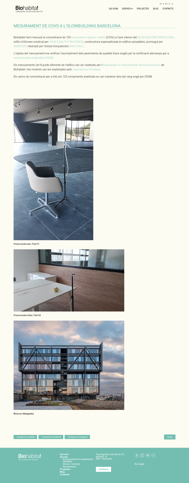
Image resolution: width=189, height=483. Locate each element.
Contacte (168, 9)
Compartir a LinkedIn (26, 437)
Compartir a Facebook (51, 437)
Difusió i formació (71, 464)
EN (166, 4)
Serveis (126, 9)
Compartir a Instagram (78, 437)
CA (172, 4)
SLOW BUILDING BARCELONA (156, 37)
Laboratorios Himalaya (86, 69)
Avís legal (139, 464)
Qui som (113, 9)
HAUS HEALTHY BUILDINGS (66, 41)
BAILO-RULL (76, 46)
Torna (170, 437)
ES (161, 4)
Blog (155, 9)
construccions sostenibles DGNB (33, 57)
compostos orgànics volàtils (88, 37)
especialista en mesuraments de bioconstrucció (131, 65)
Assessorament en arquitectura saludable (78, 460)
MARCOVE (20, 46)
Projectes (143, 9)
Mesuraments (69, 466)
